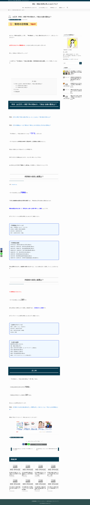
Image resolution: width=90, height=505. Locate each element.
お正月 (20, 19)
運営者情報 (34, 501)
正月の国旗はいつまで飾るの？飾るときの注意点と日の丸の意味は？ (32, 125)
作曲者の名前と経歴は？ (23, 87)
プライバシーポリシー (42, 501)
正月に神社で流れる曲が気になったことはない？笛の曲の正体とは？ (32, 117)
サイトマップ (55, 501)
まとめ (16, 89)
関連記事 (17, 91)
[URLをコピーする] (1, 256)
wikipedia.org (14, 184)
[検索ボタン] (67, 7)
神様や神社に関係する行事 (14, 19)
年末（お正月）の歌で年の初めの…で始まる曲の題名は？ (28, 83)
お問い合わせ (49, 501)
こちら (69, 59)
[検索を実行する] (80, 63)
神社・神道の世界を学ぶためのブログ (45, 4)
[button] (23, 444)
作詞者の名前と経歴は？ (23, 85)
